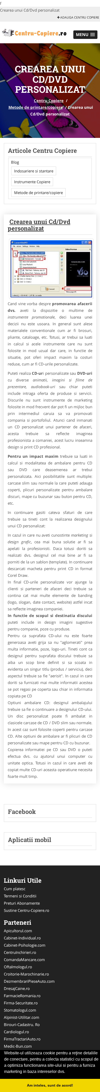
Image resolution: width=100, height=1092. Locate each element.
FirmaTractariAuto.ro (22, 1039)
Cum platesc (14, 888)
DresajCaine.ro (17, 988)
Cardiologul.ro (16, 1031)
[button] (85, 34)
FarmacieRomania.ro (22, 995)
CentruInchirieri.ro (20, 952)
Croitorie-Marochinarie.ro (26, 974)
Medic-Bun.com (18, 1046)
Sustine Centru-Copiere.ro (26, 910)
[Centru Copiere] (33, 32)
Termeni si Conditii (20, 896)
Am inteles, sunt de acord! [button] (50, 1085)
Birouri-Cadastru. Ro (22, 1024)
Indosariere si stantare (33, 170)
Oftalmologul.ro (18, 966)
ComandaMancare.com (24, 959)
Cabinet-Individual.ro (22, 938)
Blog (15, 162)
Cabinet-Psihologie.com (24, 945)
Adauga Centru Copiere (79, 17)
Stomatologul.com (20, 1010)
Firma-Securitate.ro (21, 1003)
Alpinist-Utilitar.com (21, 1017)
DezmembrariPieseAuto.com (29, 981)
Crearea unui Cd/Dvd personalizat (39, 225)
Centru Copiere (49, 100)
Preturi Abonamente (22, 903)
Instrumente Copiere (32, 181)
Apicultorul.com (18, 930)
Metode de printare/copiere (35, 107)
